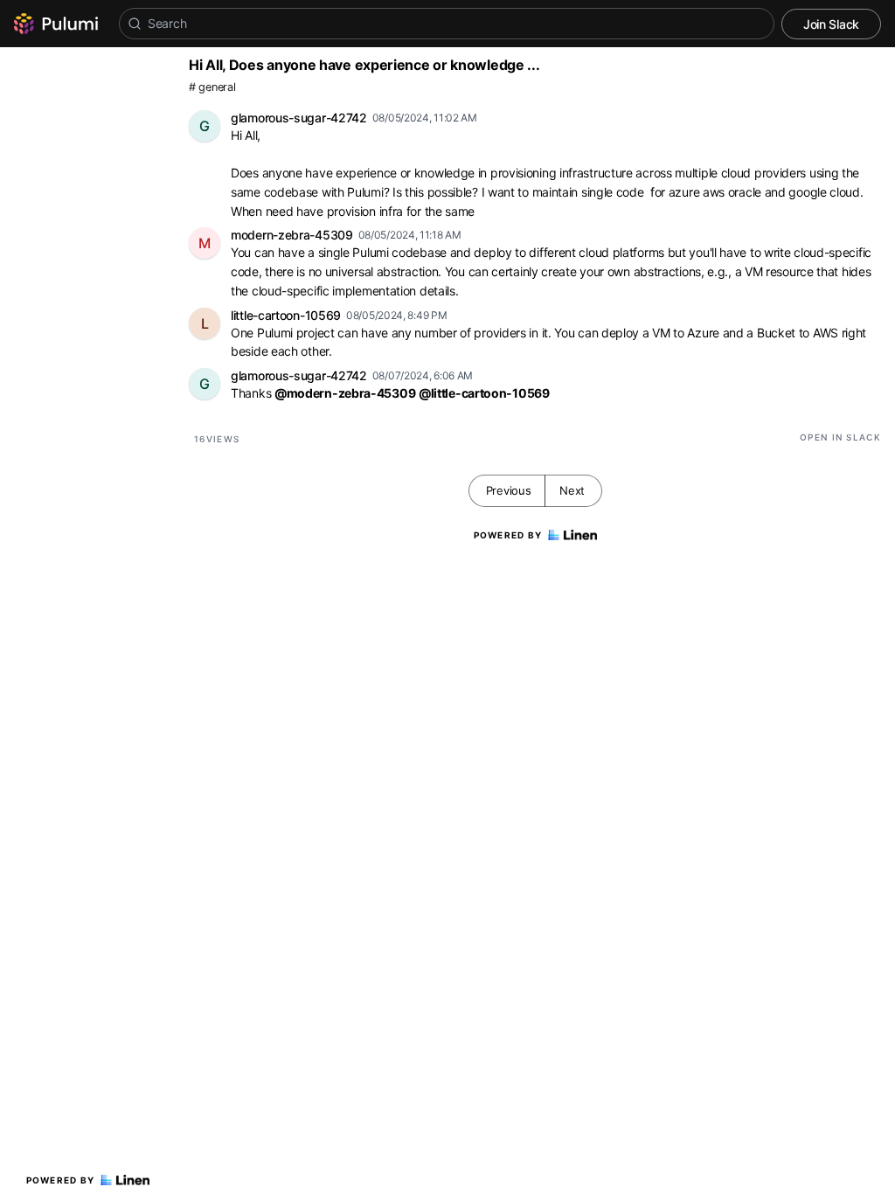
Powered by (60, 1180)
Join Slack (831, 24)
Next (572, 490)
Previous (508, 490)
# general (212, 87)
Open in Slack (840, 437)
